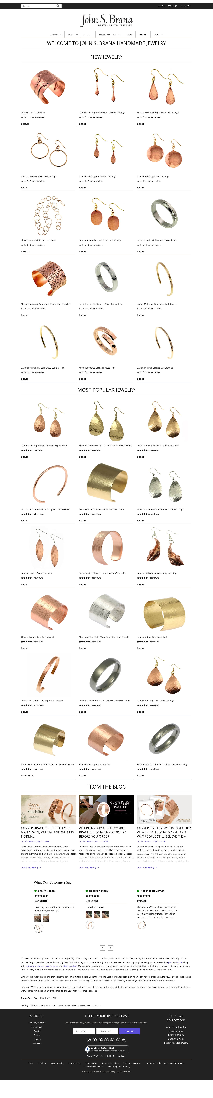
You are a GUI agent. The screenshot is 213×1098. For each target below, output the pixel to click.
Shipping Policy (57, 1063)
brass (55, 966)
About (129, 34)
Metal (71, 34)
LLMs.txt (37, 1043)
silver (180, 962)
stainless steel (70, 966)
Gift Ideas (42, 1063)
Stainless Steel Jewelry (176, 1042)
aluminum (31, 966)
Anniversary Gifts (108, 34)
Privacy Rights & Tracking (119, 1066)
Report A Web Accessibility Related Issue (106, 1056)
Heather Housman (152, 890)
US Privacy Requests (132, 1063)
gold (170, 962)
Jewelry (55, 34)
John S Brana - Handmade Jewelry (101, 1071)
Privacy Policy (91, 1063)
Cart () (174, 6)
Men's (87, 34)
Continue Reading (30, 867)
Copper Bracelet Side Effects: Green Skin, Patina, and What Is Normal (47, 832)
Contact (143, 34)
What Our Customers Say (52, 882)
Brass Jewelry (176, 1031)
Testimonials (37, 1026)
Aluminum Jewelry (176, 1027)
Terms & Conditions (110, 1063)
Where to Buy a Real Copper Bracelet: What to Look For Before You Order (102, 832)
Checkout (186, 6)
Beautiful (40, 901)
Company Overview (37, 1022)
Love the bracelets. (96, 907)
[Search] (58, 6)
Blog (157, 34)
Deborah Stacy (98, 890)
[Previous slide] (102, 948)
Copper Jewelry (176, 1038)
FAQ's (30, 1063)
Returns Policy (74, 1063)
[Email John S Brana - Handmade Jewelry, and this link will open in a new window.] (124, 1040)
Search (37, 1035)
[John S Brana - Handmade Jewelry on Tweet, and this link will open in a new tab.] (89, 1040)
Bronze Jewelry (176, 1035)
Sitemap (37, 1039)
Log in (161, 6)
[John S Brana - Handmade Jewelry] (106, 20)
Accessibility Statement (93, 1066)
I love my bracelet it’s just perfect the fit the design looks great (54, 909)
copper (40, 966)
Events (37, 1031)
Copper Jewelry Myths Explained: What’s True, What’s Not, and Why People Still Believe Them (164, 832)
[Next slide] (110, 948)
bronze (48, 966)
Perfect (141, 901)
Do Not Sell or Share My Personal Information (165, 1063)
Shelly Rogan (46, 890)
